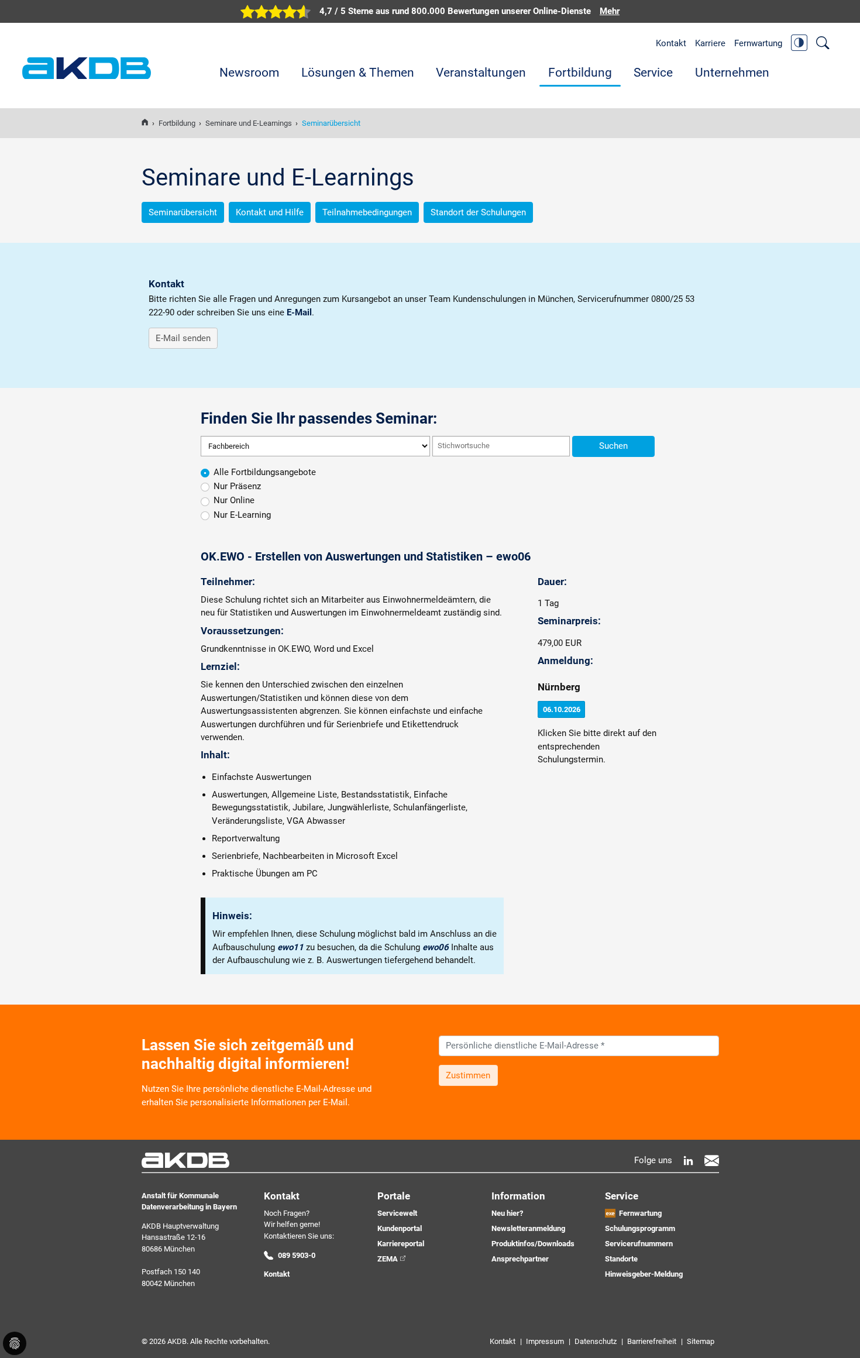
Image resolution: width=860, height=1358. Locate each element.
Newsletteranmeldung (528, 1228)
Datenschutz (596, 1341)
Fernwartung (758, 43)
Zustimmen (468, 1075)
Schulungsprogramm (640, 1228)
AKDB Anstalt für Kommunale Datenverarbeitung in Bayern (86, 68)
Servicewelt (397, 1213)
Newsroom (249, 73)
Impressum (545, 1341)
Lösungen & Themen (357, 73)
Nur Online (234, 500)
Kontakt (671, 43)
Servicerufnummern (639, 1243)
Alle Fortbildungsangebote (265, 472)
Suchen (613, 446)
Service (653, 73)
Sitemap (700, 1341)
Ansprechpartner (520, 1258)
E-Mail (299, 312)
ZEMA (387, 1258)
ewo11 (290, 947)
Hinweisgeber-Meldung (644, 1274)
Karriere (710, 43)
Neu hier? (507, 1213)
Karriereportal (400, 1243)
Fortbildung (580, 73)
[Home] (145, 123)
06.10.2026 (561, 709)
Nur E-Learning (242, 515)
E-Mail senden (183, 338)
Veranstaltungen (481, 73)
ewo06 (435, 947)
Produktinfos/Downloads (533, 1243)
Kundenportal (399, 1228)
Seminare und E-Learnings (248, 123)
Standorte (621, 1258)
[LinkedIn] (688, 1160)
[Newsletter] (711, 1160)
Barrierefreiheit (651, 1341)
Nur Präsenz (237, 486)
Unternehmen (732, 73)
